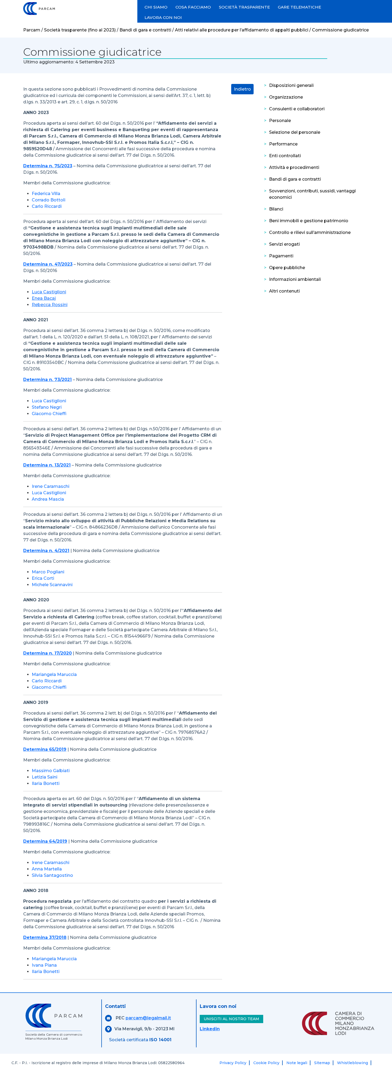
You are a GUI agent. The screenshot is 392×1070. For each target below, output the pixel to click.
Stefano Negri (47, 407)
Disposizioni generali (291, 85)
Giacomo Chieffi (49, 413)
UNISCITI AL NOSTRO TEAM (231, 1018)
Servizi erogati (284, 244)
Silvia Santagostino (52, 875)
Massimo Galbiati (51, 770)
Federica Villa (46, 193)
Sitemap (322, 1062)
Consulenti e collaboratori (297, 108)
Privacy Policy (232, 1062)
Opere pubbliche (287, 267)
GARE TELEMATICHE (299, 7)
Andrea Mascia (48, 499)
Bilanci (276, 209)
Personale (280, 120)
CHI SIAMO (156, 7)
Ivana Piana (44, 965)
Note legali (296, 1062)
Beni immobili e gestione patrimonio (308, 220)
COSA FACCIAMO (193, 7)
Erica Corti (43, 578)
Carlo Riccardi (47, 206)
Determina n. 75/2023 (47, 165)
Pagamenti (281, 255)
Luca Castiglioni (49, 400)
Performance (283, 144)
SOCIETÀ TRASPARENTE (244, 7)
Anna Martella (47, 869)
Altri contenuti (284, 291)
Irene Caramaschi (50, 486)
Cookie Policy (266, 1062)
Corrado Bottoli (48, 199)
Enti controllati (285, 155)
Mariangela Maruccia (54, 674)
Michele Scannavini (52, 584)
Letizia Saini (44, 777)
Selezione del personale (294, 132)
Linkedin (210, 1028)
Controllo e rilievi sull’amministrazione (310, 232)
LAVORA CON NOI (163, 17)
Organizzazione (286, 97)
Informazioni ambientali (295, 279)
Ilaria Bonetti (45, 783)
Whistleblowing (352, 1062)
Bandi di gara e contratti (295, 179)
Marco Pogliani (48, 571)
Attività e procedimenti (294, 167)
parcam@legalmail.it (148, 1017)
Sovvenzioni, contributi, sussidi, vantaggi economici (312, 194)
